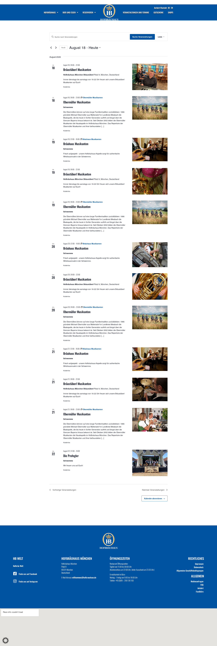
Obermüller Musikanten (76, 102)
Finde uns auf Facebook (28, 573)
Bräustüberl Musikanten (77, 69)
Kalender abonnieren (153, 498)
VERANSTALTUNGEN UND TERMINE (136, 12)
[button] (5, 640)
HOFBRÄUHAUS (50, 12)
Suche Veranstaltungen (142, 37)
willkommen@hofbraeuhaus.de (84, 577)
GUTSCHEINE (158, 12)
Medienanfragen (197, 581)
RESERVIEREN (88, 12)
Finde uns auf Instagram (28, 581)
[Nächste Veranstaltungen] (55, 47)
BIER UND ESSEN (69, 12)
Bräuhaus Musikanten (75, 143)
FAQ (201, 584)
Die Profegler (71, 455)
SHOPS (170, 12)
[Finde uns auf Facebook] (15, 573)
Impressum (199, 563)
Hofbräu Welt (18, 565)
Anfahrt (200, 588)
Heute (63, 47)
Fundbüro (199, 591)
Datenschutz (198, 567)
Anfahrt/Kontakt (160, 7)
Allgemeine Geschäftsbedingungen (190, 570)
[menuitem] (168, 8)
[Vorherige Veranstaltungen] (50, 47)
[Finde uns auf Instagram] (15, 581)
